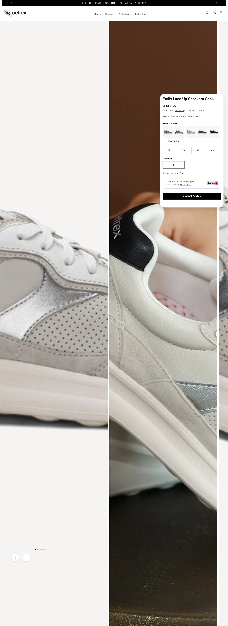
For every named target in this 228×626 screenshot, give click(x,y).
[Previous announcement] (11, 3)
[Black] (214, 132)
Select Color (170, 123)
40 (212, 150)
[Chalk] (191, 132)
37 (169, 150)
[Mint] (179, 132)
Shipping (179, 110)
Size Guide (173, 141)
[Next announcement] (216, 3)
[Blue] (202, 132)
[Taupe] (168, 132)
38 (183, 150)
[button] (97, 14)
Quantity (167, 158)
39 (198, 150)
